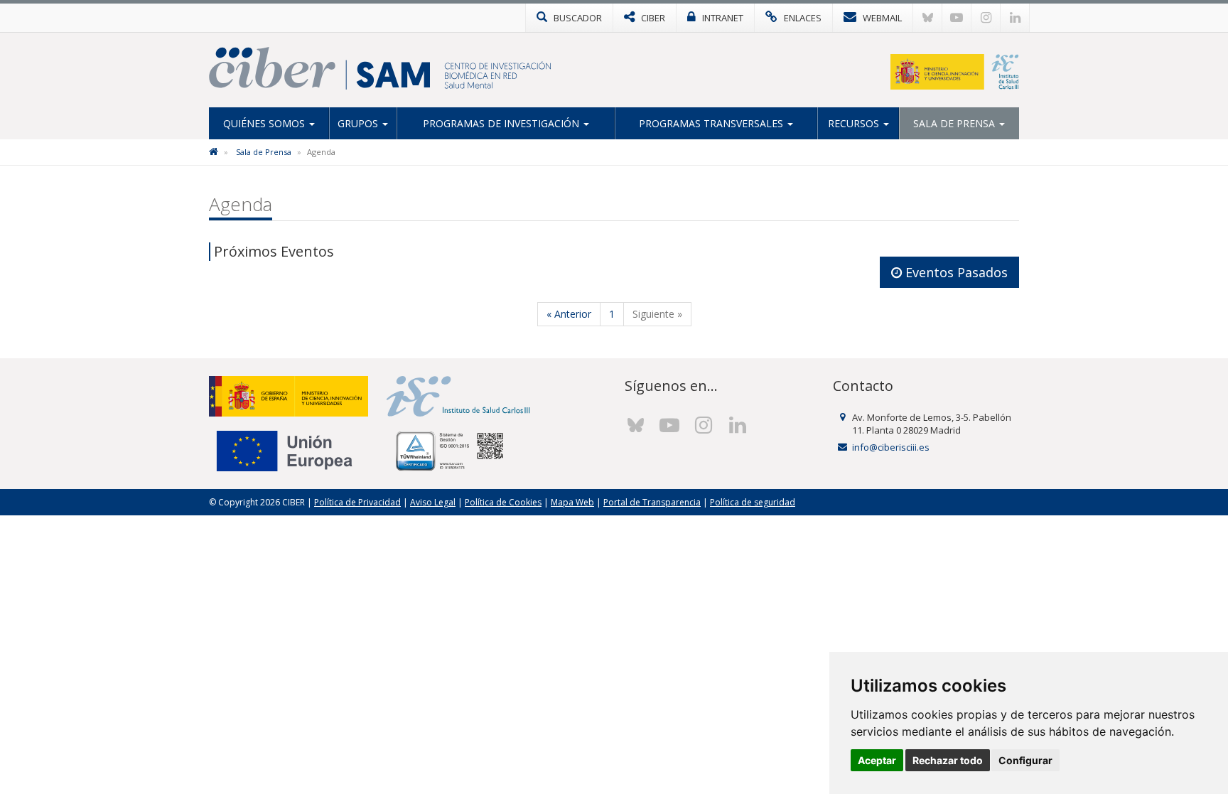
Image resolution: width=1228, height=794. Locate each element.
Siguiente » (657, 314)
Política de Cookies (503, 502)
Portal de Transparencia (652, 502)
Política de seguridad (752, 502)
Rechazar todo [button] (947, 760)
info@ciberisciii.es (891, 447)
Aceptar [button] (877, 760)
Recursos (855, 123)
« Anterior (568, 314)
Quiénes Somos (265, 123)
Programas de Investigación (502, 123)
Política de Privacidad (357, 502)
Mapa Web (572, 502)
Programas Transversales (712, 123)
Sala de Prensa (955, 123)
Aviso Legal (433, 502)
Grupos (359, 123)
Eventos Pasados (955, 272)
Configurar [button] (1025, 760)
